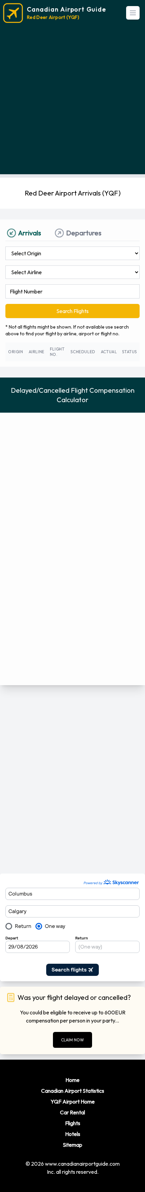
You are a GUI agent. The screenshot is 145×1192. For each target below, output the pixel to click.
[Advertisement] (72, 101)
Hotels (72, 1134)
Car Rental (72, 1112)
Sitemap (72, 1144)
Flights (72, 1123)
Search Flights (72, 311)
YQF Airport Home (73, 1101)
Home (72, 1080)
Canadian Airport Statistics (72, 1090)
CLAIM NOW (72, 1039)
